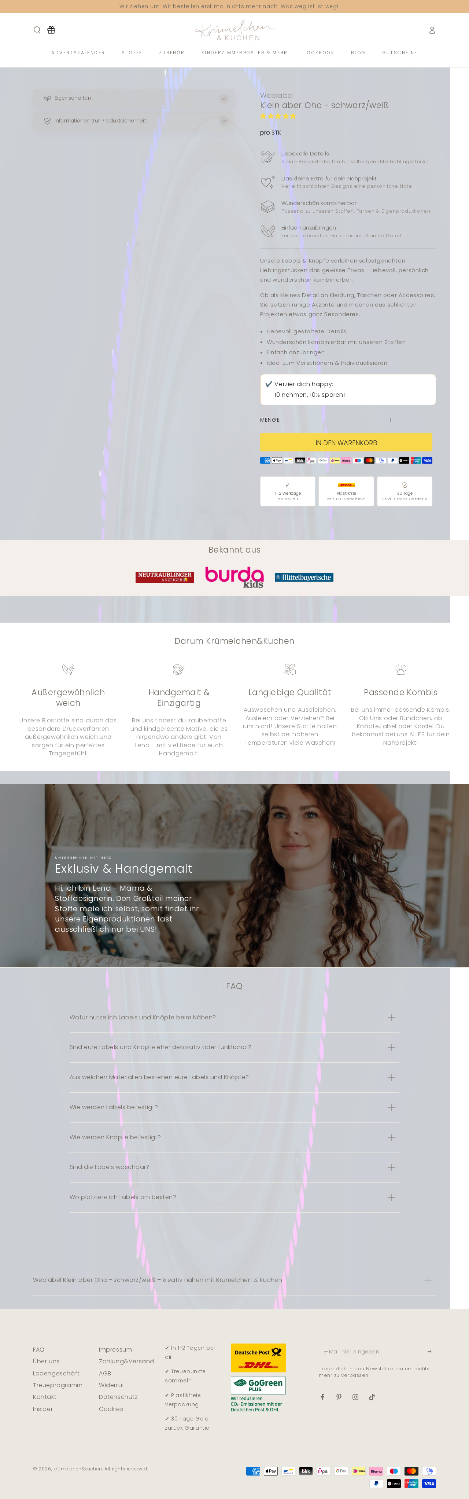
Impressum (115, 1349)
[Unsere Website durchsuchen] (37, 30)
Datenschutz (118, 1397)
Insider (43, 1409)
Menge (270, 420)
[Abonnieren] (432, 1352)
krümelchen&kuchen (77, 1469)
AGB (105, 1373)
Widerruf (112, 1385)
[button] (279, 116)
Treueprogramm (58, 1385)
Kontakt (44, 1397)
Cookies (111, 1409)
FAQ (39, 1349)
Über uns (46, 1361)
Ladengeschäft (56, 1373)
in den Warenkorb (346, 442)
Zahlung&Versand (126, 1361)
